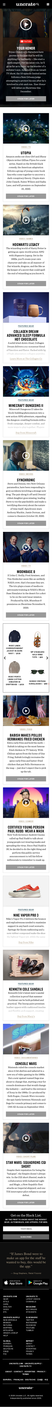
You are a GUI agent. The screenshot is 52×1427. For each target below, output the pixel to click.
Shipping (7, 1327)
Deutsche (8, 1348)
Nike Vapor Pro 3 (26, 915)
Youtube (30, 1327)
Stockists (31, 1312)
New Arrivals (10, 1320)
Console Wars (26, 1063)
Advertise (31, 1348)
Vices (6, 1309)
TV (29, 147)
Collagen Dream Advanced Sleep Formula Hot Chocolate (26, 335)
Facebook (31, 1325)
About (29, 1343)
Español (7, 1343)
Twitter (30, 1320)
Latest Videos (33, 1299)
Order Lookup (10, 1333)
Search (38, 4)
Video (24, 147)
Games (29, 238)
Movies (29, 474)
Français (8, 1346)
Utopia (26, 152)
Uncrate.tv (25, 1366)
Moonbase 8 (26, 571)
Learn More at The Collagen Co (26, 358)
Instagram (31, 1322)
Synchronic (26, 479)
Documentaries (30, 1057)
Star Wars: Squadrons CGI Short (26, 1164)
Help (5, 1335)
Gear (5, 1299)
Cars (5, 1304)
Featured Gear (26, 326)
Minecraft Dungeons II (26, 405)
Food (29, 729)
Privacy (30, 1351)
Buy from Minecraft (26, 432)
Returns (7, 1325)
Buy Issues (31, 1309)
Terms (29, 1354)
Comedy (30, 821)
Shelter (7, 1306)
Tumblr (30, 1330)
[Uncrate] (26, 4)
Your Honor (26, 48)
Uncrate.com (16, 1363)
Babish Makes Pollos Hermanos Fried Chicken (26, 737)
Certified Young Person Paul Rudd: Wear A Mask (26, 829)
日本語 (6, 1351)
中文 (5, 1354)
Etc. (5, 1312)
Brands (7, 1322)
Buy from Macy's (26, 1016)
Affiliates (8, 1330)
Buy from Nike (26, 942)
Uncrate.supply (33, 1363)
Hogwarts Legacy (26, 244)
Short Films (29, 1156)
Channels (31, 1301)
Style (6, 1301)
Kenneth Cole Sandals (26, 989)
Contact (30, 1346)
